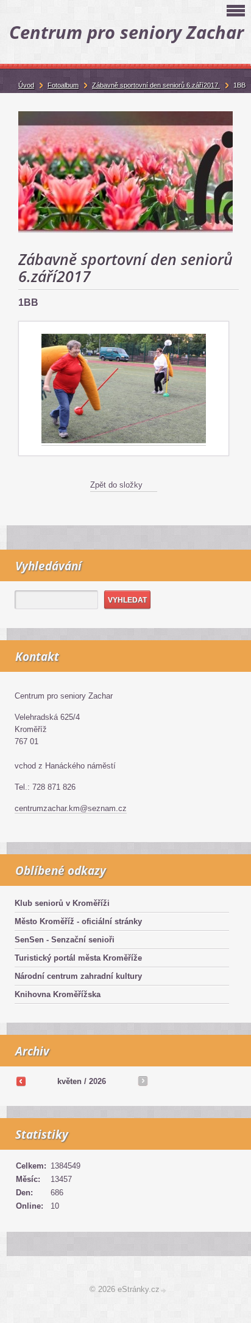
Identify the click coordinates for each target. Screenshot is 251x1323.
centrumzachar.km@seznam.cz (71, 808)
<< (20, 1081)
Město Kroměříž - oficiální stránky (78, 921)
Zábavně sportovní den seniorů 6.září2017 (156, 85)
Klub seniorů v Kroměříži (62, 903)
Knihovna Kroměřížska (58, 994)
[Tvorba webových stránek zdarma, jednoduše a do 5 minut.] (164, 1290)
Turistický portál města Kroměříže (78, 957)
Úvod (26, 85)
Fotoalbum (63, 85)
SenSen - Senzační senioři (65, 939)
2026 (97, 1081)
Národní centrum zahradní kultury (78, 976)
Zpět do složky (116, 484)
